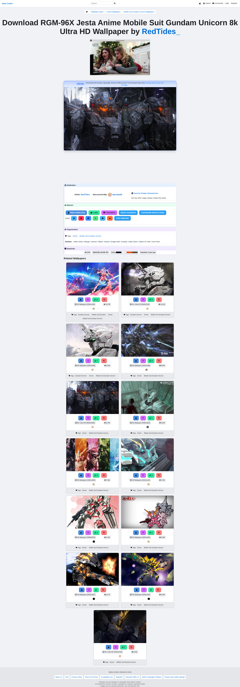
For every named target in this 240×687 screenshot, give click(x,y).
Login (227, 3)
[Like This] (96, 590)
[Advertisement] (120, 166)
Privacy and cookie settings (174, 677)
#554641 (135, 252)
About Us (58, 677)
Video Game (78, 242)
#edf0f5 (124, 252)
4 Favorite (110, 213)
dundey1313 (153, 370)
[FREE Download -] (81, 418)
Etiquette (119, 677)
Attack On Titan (144, 242)
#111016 (118, 252)
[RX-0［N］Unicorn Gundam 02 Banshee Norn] (92, 585)
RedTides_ (161, 31)
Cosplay (124, 242)
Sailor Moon (133, 242)
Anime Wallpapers (114, 12)
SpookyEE (117, 194)
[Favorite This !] (88, 418)
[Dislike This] (104, 418)
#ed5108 (129, 252)
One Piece (155, 242)
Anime (75, 236)
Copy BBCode (122, 218)
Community (218, 3)
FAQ (67, 677)
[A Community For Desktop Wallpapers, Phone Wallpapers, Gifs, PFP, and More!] (87, 12)
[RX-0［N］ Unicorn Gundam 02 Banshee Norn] (147, 585)
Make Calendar (128, 213)
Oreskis (99, 542)
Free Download (77, 213)
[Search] (114, 3)
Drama (107, 242)
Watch (100, 242)
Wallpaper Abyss (97, 12)
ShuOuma (153, 427)
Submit (207, 3)
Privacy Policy (77, 677)
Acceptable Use (107, 677)
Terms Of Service (91, 677)
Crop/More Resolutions (152, 213)
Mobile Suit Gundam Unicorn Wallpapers (139, 12)
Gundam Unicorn (83, 314)
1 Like (95, 213)
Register (234, 3)
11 (97, 300)
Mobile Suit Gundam (99, 314)
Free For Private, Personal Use (146, 193)
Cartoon (93, 242)
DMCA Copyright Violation (151, 677)
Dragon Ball (115, 242)
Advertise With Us (132, 677)
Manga (86, 242)
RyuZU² (99, 308)
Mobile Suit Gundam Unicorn (90, 236)
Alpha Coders (7, 4)
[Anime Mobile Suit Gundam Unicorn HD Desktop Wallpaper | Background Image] (147, 413)
